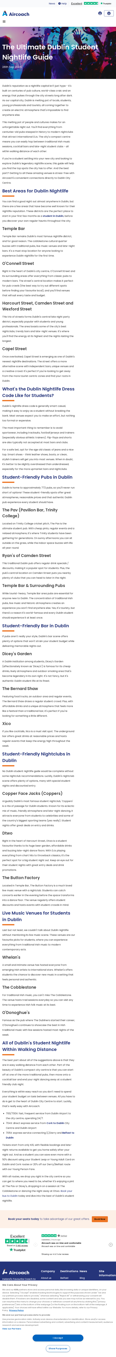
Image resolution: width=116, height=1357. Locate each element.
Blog (82, 1278)
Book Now (99, 1219)
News (52, 3)
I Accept (58, 1337)
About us (46, 1278)
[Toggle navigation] (4, 21)
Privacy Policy (16, 1310)
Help (64, 3)
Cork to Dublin (55, 1123)
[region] (58, 1318)
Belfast (64, 1278)
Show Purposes (58, 1348)
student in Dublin (53, 216)
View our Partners (11, 1328)
